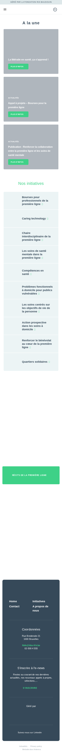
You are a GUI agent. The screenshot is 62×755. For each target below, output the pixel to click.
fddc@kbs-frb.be (31, 645)
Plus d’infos (17, 66)
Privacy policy (36, 746)
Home (13, 601)
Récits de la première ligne (29, 475)
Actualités (23, 746)
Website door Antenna (31, 749)
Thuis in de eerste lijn (19, 9)
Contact (14, 606)
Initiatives (39, 601)
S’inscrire (30, 688)
